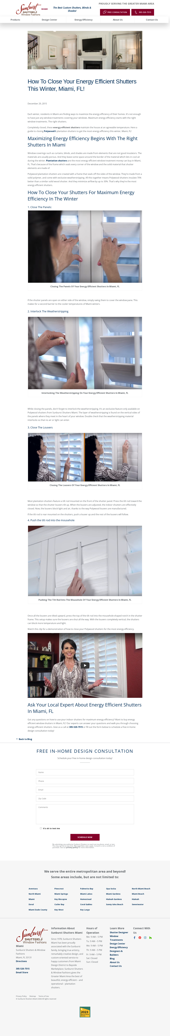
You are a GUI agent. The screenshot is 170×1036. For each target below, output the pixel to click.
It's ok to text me (51, 828)
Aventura (33, 888)
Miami (32, 899)
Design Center (117, 943)
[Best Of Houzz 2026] (85, 1012)
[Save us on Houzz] (150, 938)
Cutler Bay (59, 904)
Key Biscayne (60, 899)
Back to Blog (25, 739)
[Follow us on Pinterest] (140, 938)
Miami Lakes (86, 894)
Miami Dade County (38, 909)
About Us (115, 962)
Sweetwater (138, 904)
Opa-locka (111, 888)
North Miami (35, 894)
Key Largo (85, 909)
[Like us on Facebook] (134, 938)
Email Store (22, 972)
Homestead (85, 899)
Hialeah (135, 899)
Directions (21, 961)
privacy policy (72, 847)
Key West (58, 909)
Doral (31, 904)
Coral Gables (86, 904)
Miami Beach (138, 894)
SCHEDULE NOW (85, 837)
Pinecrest (59, 888)
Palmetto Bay (86, 888)
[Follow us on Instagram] (145, 938)
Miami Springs (61, 894)
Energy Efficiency (119, 947)
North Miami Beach (141, 888)
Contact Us (116, 966)
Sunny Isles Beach (114, 904)
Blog (112, 958)
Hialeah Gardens (114, 899)
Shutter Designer (119, 932)
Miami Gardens (113, 894)
